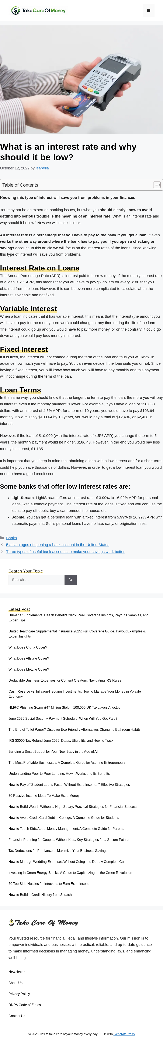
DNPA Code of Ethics (24, 1005)
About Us (15, 983)
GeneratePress (124, 1034)
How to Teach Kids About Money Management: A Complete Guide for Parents (66, 828)
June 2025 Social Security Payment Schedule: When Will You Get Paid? (62, 718)
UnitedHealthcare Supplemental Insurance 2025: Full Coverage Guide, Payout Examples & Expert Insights (77, 633)
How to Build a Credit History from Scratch (40, 895)
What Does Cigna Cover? (27, 647)
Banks (11, 538)
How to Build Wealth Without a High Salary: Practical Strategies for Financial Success (72, 806)
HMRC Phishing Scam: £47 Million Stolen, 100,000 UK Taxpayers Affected (64, 707)
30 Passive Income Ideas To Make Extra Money (44, 795)
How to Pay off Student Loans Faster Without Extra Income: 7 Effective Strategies (69, 784)
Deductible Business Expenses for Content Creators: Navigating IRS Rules (64, 680)
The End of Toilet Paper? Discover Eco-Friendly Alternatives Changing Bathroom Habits (74, 729)
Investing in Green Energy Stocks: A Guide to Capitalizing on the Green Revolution (70, 873)
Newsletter (16, 972)
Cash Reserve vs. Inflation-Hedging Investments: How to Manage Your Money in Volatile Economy (74, 694)
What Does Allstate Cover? (28, 658)
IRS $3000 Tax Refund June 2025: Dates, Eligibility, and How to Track (60, 740)
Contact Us (16, 1016)
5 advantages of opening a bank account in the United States (57, 545)
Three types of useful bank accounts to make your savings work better (65, 552)
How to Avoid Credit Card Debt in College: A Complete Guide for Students (63, 817)
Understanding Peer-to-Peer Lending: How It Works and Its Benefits (59, 773)
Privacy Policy (19, 994)
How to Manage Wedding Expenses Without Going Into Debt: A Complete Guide (68, 862)
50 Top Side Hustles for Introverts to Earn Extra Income (49, 884)
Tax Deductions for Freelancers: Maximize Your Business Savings (57, 850)
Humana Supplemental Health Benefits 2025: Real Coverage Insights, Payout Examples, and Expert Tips (78, 617)
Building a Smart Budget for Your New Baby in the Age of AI (53, 751)
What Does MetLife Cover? (28, 669)
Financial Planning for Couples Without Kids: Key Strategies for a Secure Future (68, 839)
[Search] (71, 580)
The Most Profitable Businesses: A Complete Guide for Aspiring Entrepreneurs (66, 762)
